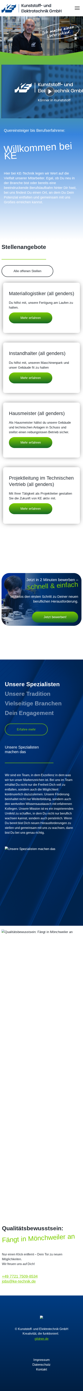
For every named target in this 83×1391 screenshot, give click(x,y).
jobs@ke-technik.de (19, 1281)
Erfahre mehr (26, 729)
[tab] (76, 35)
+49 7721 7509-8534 (20, 1276)
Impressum (41, 1360)
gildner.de (41, 1339)
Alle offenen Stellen (27, 271)
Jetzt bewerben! (55, 617)
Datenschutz (41, 1364)
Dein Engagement (29, 713)
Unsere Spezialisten (32, 684)
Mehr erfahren (30, 318)
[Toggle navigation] (77, 8)
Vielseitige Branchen (33, 703)
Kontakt (41, 1369)
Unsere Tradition (27, 694)
